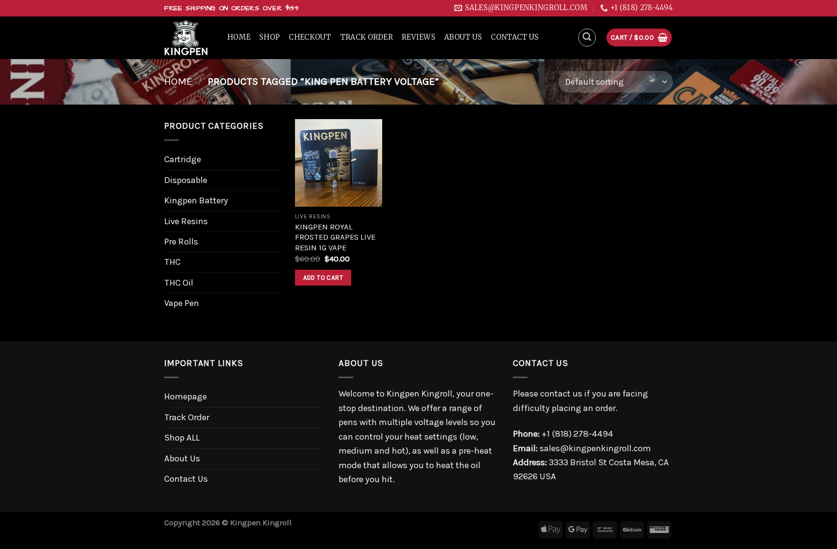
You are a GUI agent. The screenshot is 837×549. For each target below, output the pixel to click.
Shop (269, 37)
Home (238, 37)
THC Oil (178, 282)
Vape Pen (181, 303)
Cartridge (182, 159)
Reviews (418, 37)
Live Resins (186, 221)
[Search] (587, 37)
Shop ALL (182, 437)
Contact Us (515, 37)
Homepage (185, 396)
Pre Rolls (181, 241)
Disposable (185, 180)
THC (172, 262)
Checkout (310, 37)
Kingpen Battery (196, 200)
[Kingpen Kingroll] (188, 37)
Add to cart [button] (323, 277)
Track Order (366, 37)
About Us (463, 37)
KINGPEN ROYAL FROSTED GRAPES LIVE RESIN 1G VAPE (335, 237)
